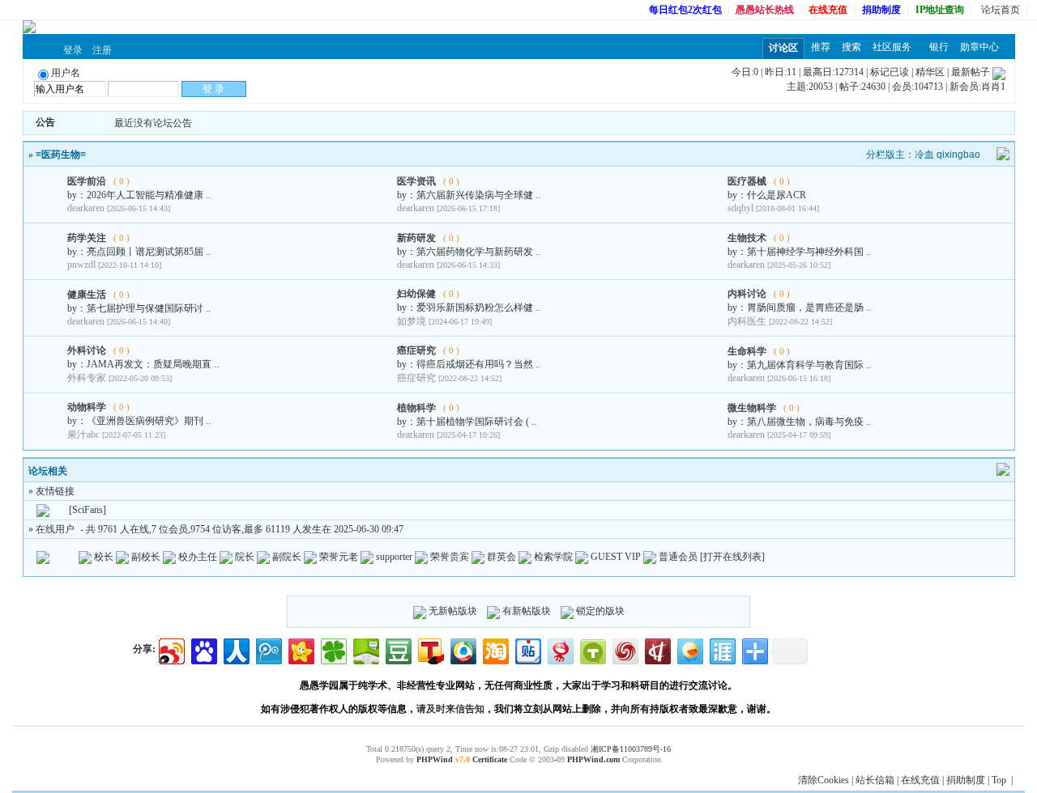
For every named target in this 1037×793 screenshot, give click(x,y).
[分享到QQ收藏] (462, 649)
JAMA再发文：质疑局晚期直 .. (153, 364)
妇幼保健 (416, 293)
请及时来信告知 (450, 709)
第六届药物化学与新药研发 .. (478, 251)
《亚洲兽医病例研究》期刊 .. (149, 420)
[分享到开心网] (300, 649)
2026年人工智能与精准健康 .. (149, 195)
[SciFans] (87, 509)
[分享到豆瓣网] (397, 649)
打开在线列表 (732, 556)
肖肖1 (993, 86)
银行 (939, 47)
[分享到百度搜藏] (203, 649)
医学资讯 (416, 181)
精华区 (930, 72)
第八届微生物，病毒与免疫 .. (809, 421)
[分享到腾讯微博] (268, 649)
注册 (102, 50)
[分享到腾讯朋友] (333, 649)
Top (999, 780)
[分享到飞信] (689, 649)
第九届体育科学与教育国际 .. (809, 365)
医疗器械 (747, 181)
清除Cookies (823, 780)
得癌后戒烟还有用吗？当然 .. (478, 364)
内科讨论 (747, 293)
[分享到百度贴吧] (527, 649)
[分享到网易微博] (559, 649)
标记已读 (889, 72)
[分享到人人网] (235, 649)
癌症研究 (416, 350)
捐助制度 (965, 780)
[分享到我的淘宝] (495, 649)
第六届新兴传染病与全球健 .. (478, 195)
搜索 (851, 47)
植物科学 (416, 407)
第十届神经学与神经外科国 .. (809, 251)
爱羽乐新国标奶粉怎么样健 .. (478, 307)
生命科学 (747, 351)
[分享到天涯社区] (721, 649)
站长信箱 (875, 780)
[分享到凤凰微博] (624, 649)
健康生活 (86, 294)
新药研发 (416, 238)
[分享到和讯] (657, 649)
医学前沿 (86, 181)
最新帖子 (970, 72)
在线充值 (920, 780)
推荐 (820, 47)
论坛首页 (1000, 9)
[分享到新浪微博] (171, 649)
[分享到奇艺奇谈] (592, 649)
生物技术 (747, 238)
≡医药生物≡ (61, 154)
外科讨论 (86, 350)
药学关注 (86, 238)
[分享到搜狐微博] (430, 649)
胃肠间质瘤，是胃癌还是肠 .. (809, 307)
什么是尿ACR (776, 195)
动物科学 (86, 407)
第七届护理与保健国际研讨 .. (149, 308)
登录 (73, 50)
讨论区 (783, 47)
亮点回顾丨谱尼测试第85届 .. (149, 251)
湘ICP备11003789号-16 (631, 748)
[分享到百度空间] (365, 649)
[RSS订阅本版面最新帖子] (998, 72)
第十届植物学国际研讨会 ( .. (476, 421)
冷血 (924, 154)
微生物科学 (752, 407)
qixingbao (958, 154)
